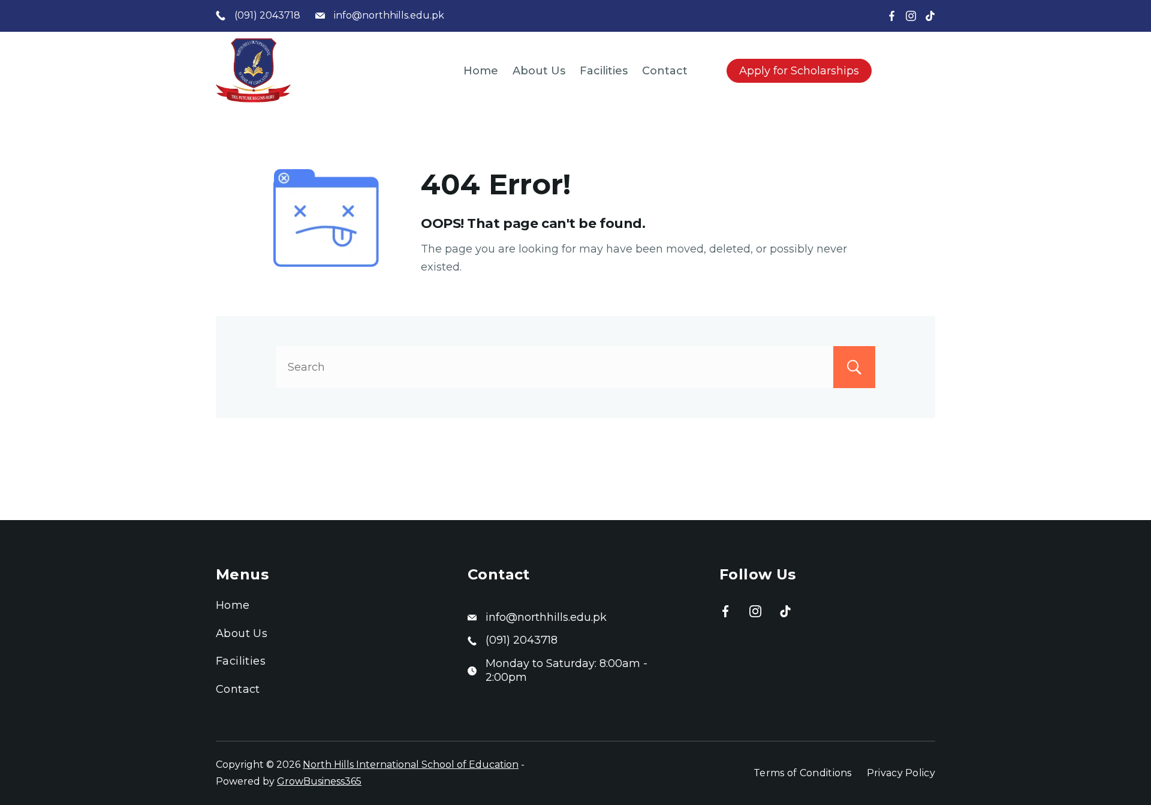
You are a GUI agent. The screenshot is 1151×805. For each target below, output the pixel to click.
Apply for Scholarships (799, 70)
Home (480, 70)
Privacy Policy (901, 773)
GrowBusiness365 (319, 781)
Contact (665, 70)
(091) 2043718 (267, 15)
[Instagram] (911, 16)
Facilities (604, 70)
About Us (539, 70)
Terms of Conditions (803, 773)
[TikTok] (930, 16)
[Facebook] (892, 16)
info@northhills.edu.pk (389, 15)
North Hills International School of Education (411, 764)
